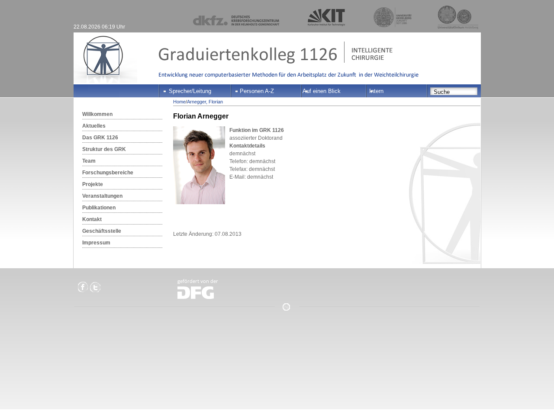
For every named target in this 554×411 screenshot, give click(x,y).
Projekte (92, 184)
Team (89, 161)
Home (179, 101)
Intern (376, 91)
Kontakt (92, 219)
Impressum (96, 243)
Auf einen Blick (322, 91)
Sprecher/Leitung (190, 91)
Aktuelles (94, 126)
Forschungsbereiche (107, 173)
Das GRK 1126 (100, 138)
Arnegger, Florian (205, 101)
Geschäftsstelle (101, 231)
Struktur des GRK (104, 149)
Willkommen (97, 114)
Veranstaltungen (102, 196)
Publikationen (99, 208)
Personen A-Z (257, 91)
